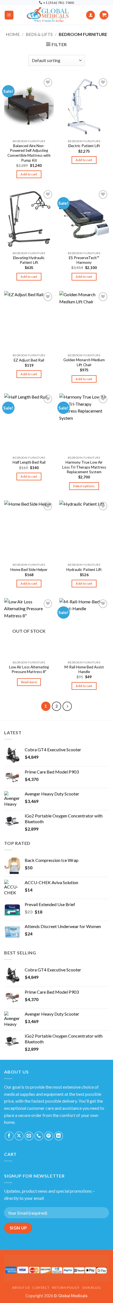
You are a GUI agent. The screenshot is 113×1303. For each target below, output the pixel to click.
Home (13, 34)
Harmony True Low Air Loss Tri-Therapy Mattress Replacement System (84, 467)
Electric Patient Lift (84, 146)
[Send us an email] (28, 1136)
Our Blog (91, 1287)
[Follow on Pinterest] (48, 1136)
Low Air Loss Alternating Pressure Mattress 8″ (29, 669)
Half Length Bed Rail (29, 462)
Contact (40, 1287)
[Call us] (38, 1136)
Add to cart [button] (29, 174)
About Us (21, 1287)
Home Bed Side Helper (28, 569)
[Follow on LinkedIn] (58, 1136)
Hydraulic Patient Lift (84, 569)
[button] (9, 15)
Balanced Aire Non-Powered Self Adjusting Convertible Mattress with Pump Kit (28, 153)
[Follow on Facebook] (9, 1136)
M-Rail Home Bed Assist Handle (84, 669)
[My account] (90, 15)
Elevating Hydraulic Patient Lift (29, 260)
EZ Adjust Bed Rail (29, 360)
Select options (84, 486)
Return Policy (66, 1287)
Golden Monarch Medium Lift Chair (84, 362)
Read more (29, 682)
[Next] (67, 706)
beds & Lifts (39, 34)
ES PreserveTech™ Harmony (84, 260)
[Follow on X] (19, 1136)
